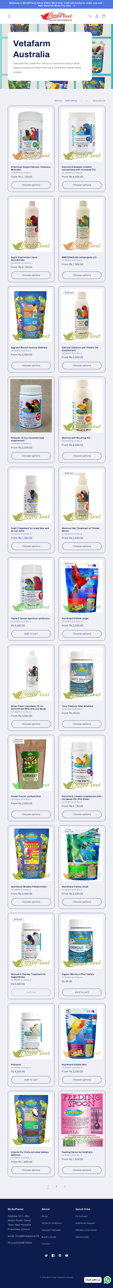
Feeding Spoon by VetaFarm (77, 1152)
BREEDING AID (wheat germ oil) (79, 257)
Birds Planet (51, 1277)
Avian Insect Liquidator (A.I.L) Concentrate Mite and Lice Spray (28, 707)
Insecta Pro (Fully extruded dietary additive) (30, 1153)
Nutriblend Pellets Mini (74, 1064)
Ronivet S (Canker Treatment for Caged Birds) (28, 975)
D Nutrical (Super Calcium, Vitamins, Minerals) (31, 168)
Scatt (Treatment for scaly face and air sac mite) (30, 529)
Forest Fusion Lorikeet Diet (26, 796)
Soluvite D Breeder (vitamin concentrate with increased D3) (79, 168)
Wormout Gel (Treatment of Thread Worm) (80, 529)
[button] (9, 16)
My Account (81, 1216)
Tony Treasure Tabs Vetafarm (77, 706)
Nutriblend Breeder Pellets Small (29, 886)
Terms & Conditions (52, 1223)
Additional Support (85, 1223)
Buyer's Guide (49, 1237)
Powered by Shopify (65, 1277)
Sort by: (58, 101)
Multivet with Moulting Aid (76, 438)
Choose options (31, 185)
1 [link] (48, 1186)
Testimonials (82, 1237)
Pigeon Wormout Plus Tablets (78, 974)
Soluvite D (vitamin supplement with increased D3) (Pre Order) (82, 797)
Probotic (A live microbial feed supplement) (27, 439)
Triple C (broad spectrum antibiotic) (30, 618)
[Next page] (65, 1186)
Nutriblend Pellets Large (75, 618)
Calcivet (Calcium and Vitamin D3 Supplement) (80, 348)
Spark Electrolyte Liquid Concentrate (24, 258)
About (45, 1216)
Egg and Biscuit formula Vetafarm (29, 347)
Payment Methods (51, 1230)
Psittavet (16, 1064)
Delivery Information (86, 1230)
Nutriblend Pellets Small (75, 886)
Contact (46, 1244)
